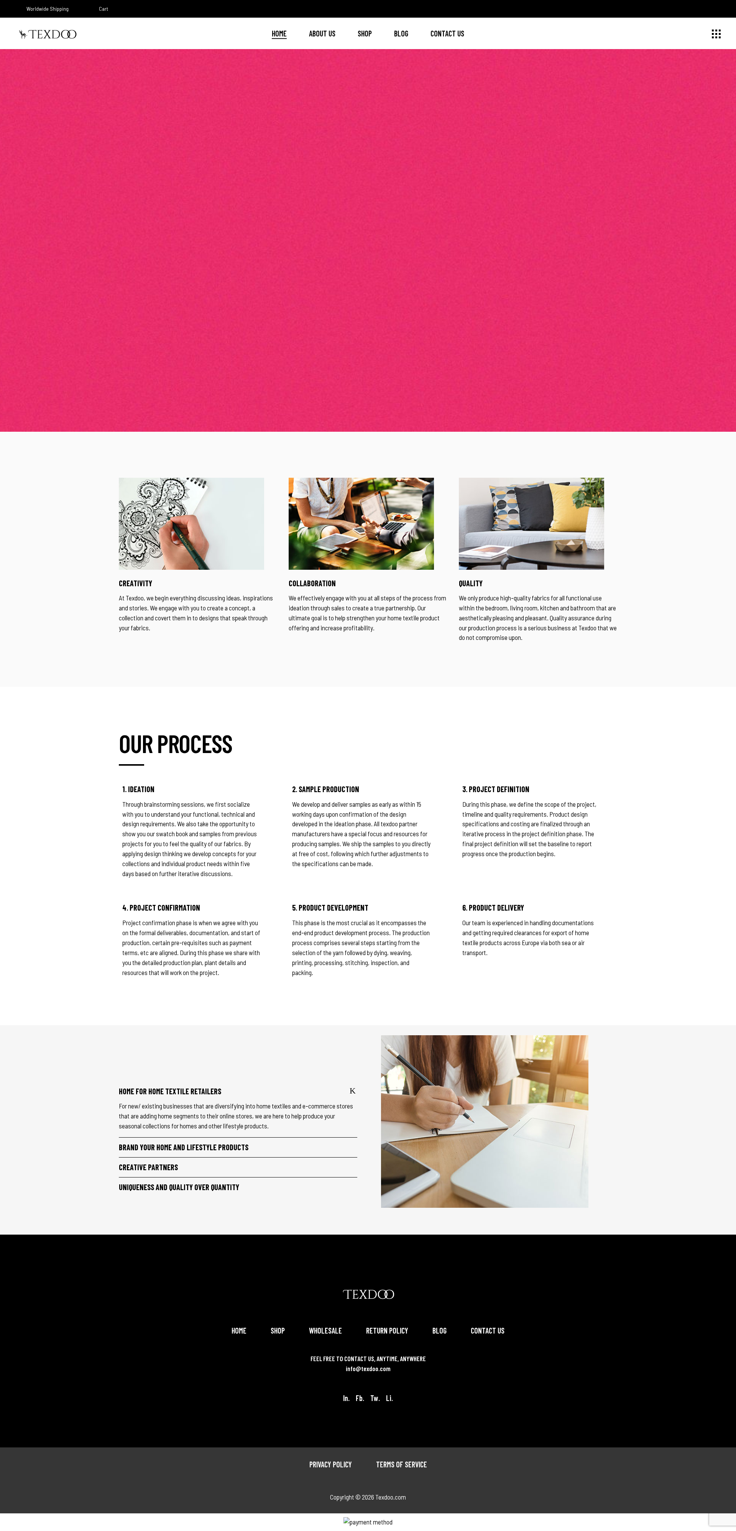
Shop (278, 1330)
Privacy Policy (330, 1464)
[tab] (238, 1091)
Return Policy (387, 1330)
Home (239, 1330)
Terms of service (401, 1464)
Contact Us (487, 1330)
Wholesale (325, 1330)
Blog (439, 1330)
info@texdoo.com (368, 1368)
